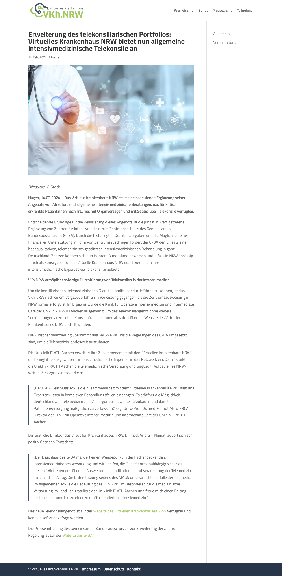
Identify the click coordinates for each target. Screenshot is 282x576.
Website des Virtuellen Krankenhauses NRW (129, 511)
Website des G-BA (77, 535)
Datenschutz (113, 569)
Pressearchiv (222, 11)
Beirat (203, 11)
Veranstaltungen (227, 42)
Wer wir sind (184, 11)
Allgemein (55, 57)
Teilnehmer (245, 11)
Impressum (91, 569)
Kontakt (133, 569)
